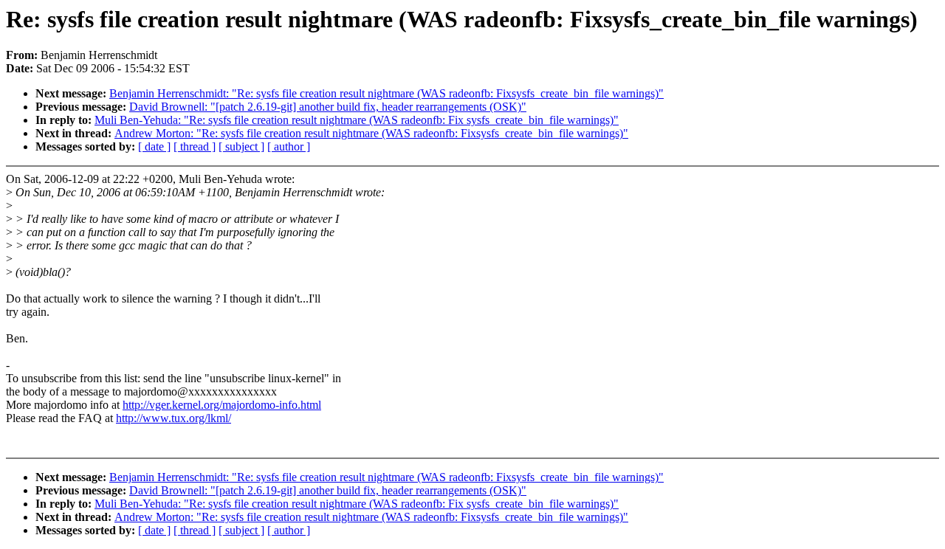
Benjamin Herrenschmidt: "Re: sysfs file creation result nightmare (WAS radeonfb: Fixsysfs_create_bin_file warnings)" (386, 93)
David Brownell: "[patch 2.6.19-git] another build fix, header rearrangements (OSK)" (327, 106)
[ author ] (288, 146)
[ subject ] (241, 146)
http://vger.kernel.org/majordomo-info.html (222, 404)
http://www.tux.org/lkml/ (173, 418)
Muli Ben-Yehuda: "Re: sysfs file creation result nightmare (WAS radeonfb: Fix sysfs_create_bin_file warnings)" (356, 120)
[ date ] (154, 146)
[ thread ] (194, 146)
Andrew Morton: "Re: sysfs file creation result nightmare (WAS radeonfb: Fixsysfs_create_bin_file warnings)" (371, 133)
